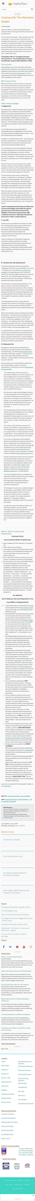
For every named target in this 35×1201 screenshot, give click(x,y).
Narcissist (8, 64)
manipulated (5, 243)
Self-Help (21, 1091)
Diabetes (4, 1090)
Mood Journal (5, 1138)
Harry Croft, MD (20, 826)
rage (11, 73)
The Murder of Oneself (11, 840)
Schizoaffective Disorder (26, 1104)
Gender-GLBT (6, 1102)
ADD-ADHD (5, 1066)
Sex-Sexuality (22, 1099)
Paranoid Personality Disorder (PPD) (14, 924)
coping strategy (10, 81)
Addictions (4, 1070)
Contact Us (20, 1180)
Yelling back (17, 660)
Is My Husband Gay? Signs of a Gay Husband (15, 984)
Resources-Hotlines (7, 1126)
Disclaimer (27, 1184)
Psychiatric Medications (8, 1118)
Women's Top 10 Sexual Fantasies (11, 957)
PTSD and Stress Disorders (23, 1079)
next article (7, 786)
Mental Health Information (9, 1122)
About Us (13, 1180)
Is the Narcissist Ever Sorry (13, 856)
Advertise (27, 1180)
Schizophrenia (22, 1087)
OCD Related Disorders (25, 1066)
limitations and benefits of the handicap (17, 738)
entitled (7, 67)
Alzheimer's (4, 1074)
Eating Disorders (6, 1098)
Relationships (22, 1083)
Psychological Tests (7, 1134)
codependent (29, 750)
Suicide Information (7, 1130)
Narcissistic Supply (16, 225)
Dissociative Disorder (7, 1094)
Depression (4, 1086)
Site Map (7, 1180)
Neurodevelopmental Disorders (24, 1063)
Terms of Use (8, 1184)
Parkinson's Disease (24, 1070)
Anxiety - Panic (6, 1078)
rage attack (28, 303)
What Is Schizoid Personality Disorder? (15, 915)
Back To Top (4, 1049)
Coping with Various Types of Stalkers (18, 796)
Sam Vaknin (6, 26)
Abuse (3, 1061)
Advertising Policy (17, 1188)
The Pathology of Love (9, 911)
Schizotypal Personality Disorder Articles (15, 907)
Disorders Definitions (7, 1114)
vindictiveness (20, 73)
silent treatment (26, 667)
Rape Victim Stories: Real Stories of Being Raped (16, 971)
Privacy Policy (18, 1184)
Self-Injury (21, 1095)
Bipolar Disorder (6, 1082)
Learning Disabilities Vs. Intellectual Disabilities (15, 1014)
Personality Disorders (24, 1074)
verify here (30, 1155)
